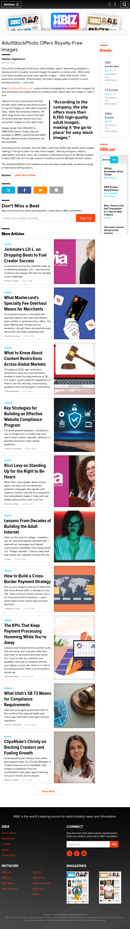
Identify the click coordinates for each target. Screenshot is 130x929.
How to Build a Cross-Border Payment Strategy (27, 578)
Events (105, 50)
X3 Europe (111, 90)
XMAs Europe (109, 115)
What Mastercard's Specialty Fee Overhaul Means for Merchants (25, 303)
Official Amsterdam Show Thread (113, 171)
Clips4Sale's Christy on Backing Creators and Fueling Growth (25, 747)
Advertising (8, 838)
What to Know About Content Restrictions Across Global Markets (25, 358)
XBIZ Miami (38, 877)
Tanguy (8, 559)
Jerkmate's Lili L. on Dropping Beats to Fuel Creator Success (25, 255)
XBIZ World (8, 883)
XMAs (35, 894)
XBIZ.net (107, 149)
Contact (6, 844)
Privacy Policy (9, 855)
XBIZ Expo (38, 889)
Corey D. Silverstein (13, 448)
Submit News (9, 833)
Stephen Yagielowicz (13, 59)
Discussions (106, 159)
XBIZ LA (36, 872)
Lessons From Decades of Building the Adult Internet (27, 526)
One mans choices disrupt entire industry (114, 230)
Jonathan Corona (12, 336)
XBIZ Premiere (9, 889)
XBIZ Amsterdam (112, 64)
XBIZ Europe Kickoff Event (111, 188)
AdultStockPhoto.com (20, 88)
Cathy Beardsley (12, 391)
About (5, 849)
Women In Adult (11, 281)
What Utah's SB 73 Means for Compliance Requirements (27, 699)
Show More (48, 791)
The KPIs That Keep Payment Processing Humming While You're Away (25, 634)
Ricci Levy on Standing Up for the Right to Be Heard (25, 471)
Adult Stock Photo (25, 175)
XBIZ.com (7, 872)
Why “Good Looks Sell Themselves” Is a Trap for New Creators (114, 210)
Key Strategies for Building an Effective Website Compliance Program (23, 416)
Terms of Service (93, 920)
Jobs (114, 159)
